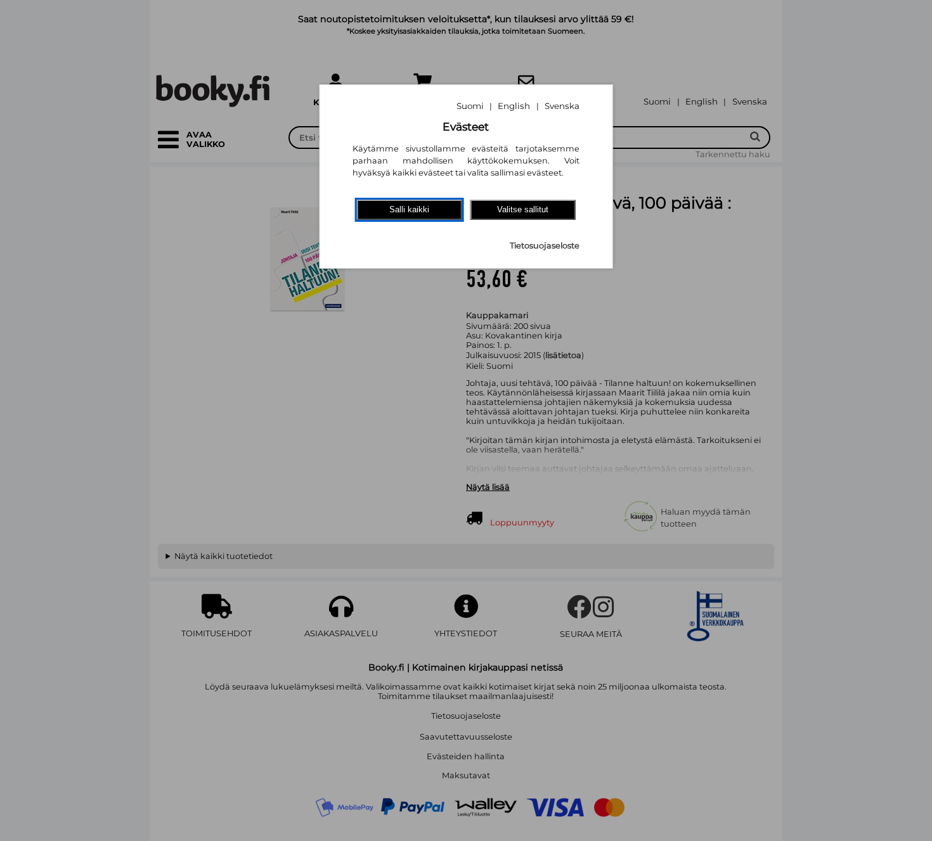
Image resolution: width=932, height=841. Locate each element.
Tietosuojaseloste (544, 245)
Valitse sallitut (522, 209)
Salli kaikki (409, 209)
